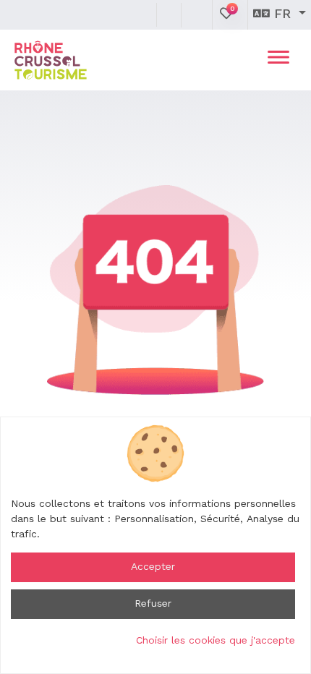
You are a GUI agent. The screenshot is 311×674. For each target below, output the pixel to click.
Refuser (153, 604)
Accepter (153, 567)
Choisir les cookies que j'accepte (215, 641)
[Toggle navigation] (278, 60)
